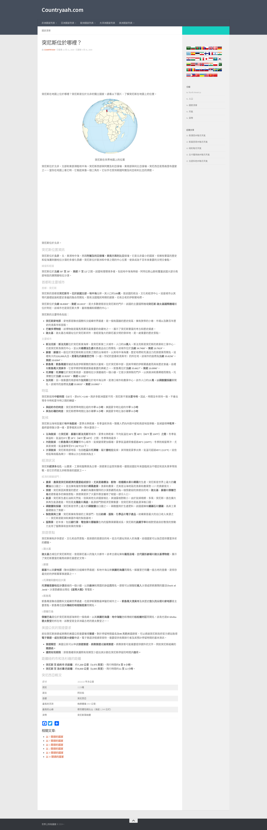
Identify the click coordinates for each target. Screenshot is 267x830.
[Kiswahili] (219, 71)
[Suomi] (206, 55)
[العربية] (188, 49)
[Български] (193, 49)
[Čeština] (206, 49)
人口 (191, 98)
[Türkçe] (197, 76)
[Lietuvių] (188, 65)
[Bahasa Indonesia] (197, 60)
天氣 (191, 111)
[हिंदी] (219, 55)
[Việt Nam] (211, 76)
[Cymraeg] (211, 49)
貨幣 (191, 118)
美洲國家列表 (125, 23)
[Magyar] (193, 60)
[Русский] (197, 71)
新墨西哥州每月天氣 (198, 142)
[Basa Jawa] (211, 60)
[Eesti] (197, 55)
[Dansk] (215, 49)
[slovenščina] (206, 71)
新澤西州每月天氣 (197, 135)
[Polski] (215, 65)
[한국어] (219, 60)
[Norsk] (202, 65)
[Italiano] (202, 60)
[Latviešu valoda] (193, 65)
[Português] (188, 71)
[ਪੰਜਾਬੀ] (211, 65)
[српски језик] (211, 71)
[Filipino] (193, 76)
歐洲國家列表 (87, 23)
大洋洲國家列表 (107, 23)
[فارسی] (202, 55)
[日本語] (206, 60)
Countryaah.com (62, 9)
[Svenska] (215, 71)
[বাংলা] (197, 49)
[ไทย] (188, 76)
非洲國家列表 (48, 23)
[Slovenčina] (202, 71)
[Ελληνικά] (188, 55)
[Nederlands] (206, 65)
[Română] (193, 71)
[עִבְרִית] (215, 55)
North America (195, 92)
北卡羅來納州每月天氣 (199, 154)
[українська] (202, 76)
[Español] (193, 55)
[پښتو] (219, 65)
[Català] (202, 49)
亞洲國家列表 (67, 23)
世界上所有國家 (49, 824)
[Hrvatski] (188, 60)
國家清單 (46, 30)
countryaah (49, 49)
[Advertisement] (110, 72)
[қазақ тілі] (215, 60)
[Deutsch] (219, 49)
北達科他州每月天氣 (198, 161)
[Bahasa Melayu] (197, 65)
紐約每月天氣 (195, 148)
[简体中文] (215, 76)
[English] (206, 76)
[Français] (211, 55)
